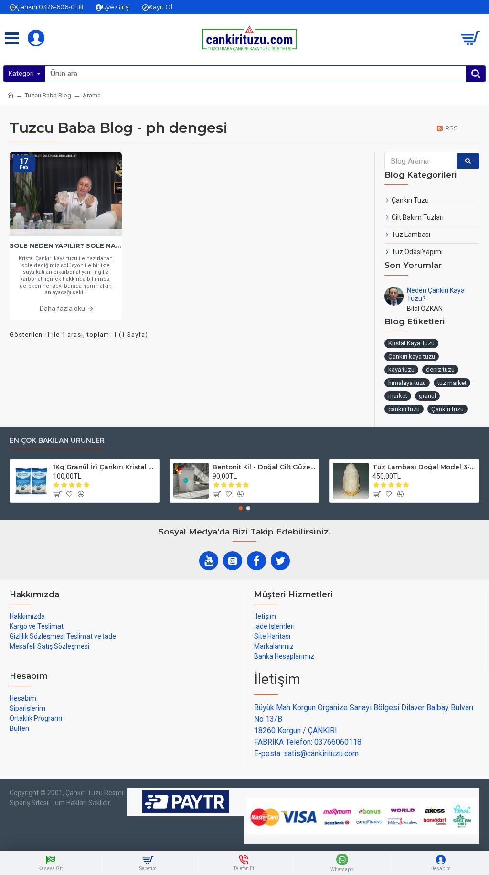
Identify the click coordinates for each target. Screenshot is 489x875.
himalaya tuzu (407, 382)
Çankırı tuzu (447, 409)
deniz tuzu (440, 369)
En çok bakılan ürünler (57, 441)
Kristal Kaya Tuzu (411, 343)
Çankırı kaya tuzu (411, 356)
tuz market (452, 382)
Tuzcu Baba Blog (48, 95)
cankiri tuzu (404, 409)
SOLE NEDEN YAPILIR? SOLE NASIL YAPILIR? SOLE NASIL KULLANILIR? (66, 245)
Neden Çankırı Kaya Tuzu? (436, 294)
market (397, 395)
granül (427, 395)
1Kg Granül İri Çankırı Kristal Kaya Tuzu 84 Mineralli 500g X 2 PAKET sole (104, 466)
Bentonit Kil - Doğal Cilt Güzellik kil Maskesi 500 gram (264, 466)
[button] (241, 508)
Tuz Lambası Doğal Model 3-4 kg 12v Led (424, 466)
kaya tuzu (401, 369)
